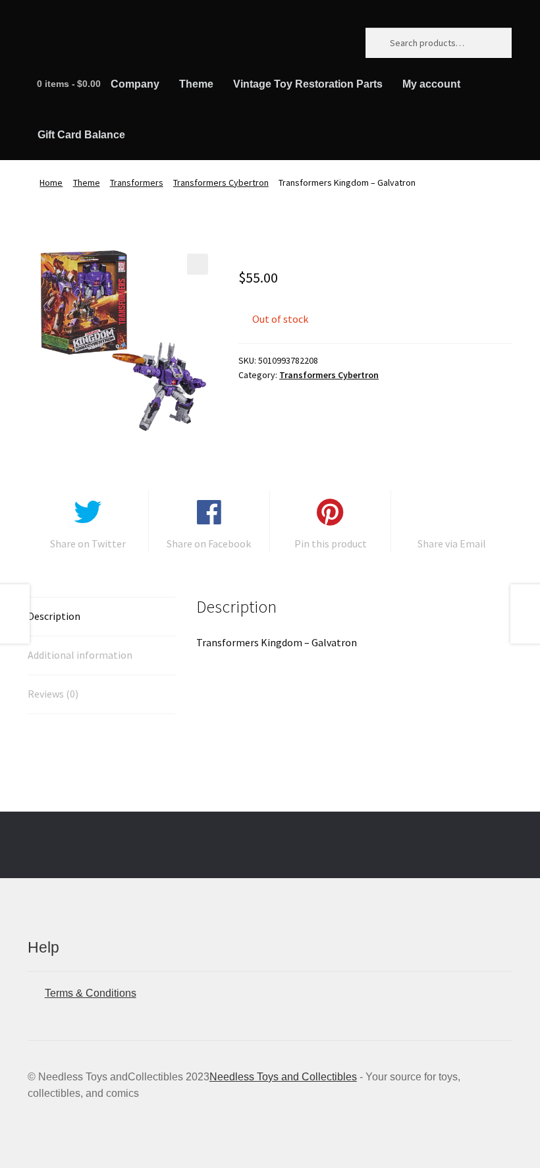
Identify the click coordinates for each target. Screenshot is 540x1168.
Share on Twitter (88, 543)
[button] (197, 264)
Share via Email (452, 543)
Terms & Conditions (90, 993)
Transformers (136, 182)
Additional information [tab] (80, 654)
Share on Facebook (209, 543)
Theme (196, 84)
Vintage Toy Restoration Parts (308, 84)
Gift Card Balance (81, 134)
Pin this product (330, 543)
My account (431, 84)
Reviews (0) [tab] (53, 693)
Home (51, 182)
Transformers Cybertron (221, 182)
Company (135, 84)
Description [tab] (54, 616)
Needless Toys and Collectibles (283, 1076)
